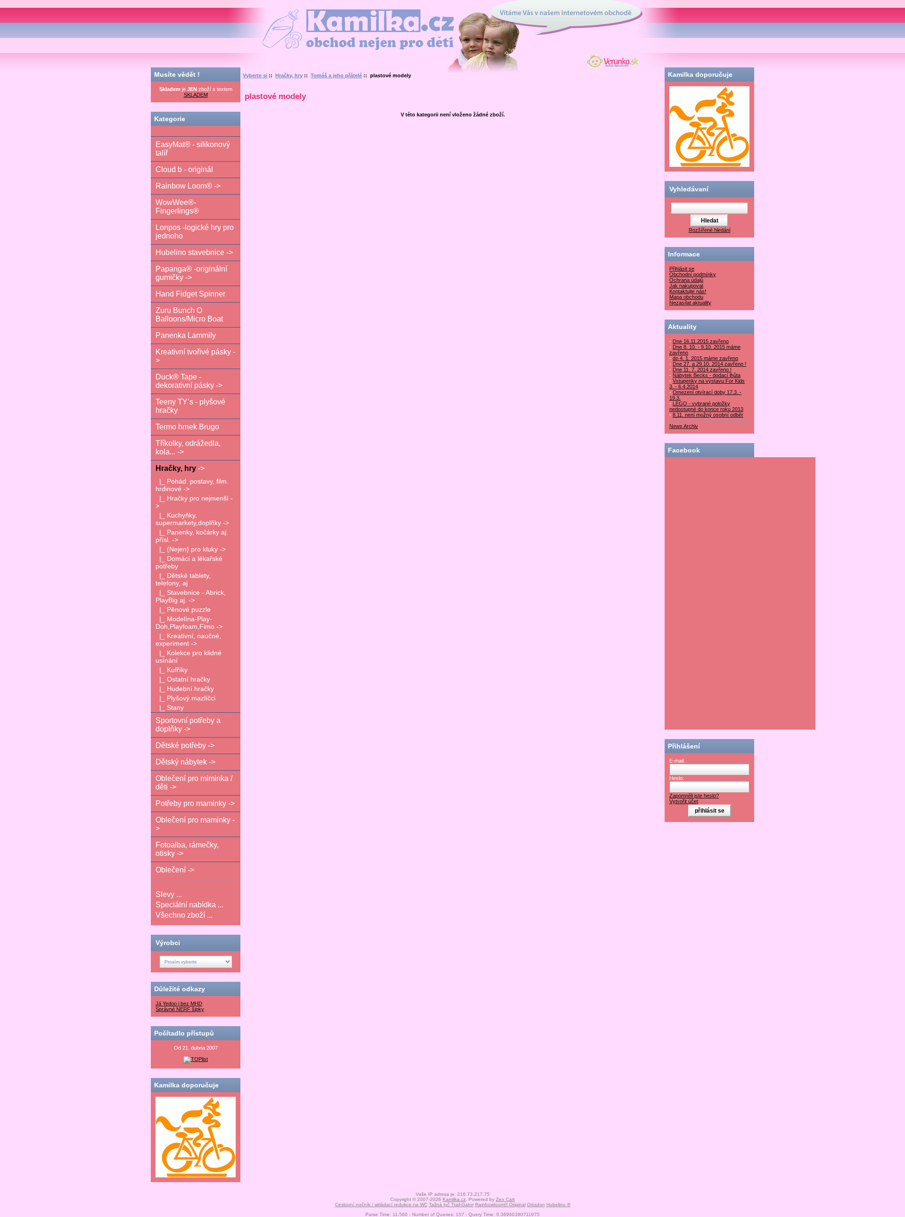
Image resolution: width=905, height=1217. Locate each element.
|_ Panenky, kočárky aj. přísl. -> (192, 535)
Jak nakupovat (686, 285)
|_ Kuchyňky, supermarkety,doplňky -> (192, 518)
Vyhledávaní (688, 189)
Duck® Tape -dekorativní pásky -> (189, 381)
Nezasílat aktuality (690, 302)
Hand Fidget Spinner (190, 294)
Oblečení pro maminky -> (195, 824)
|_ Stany (170, 707)
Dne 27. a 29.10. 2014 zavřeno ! (709, 364)
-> (180, 468)
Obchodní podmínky (692, 274)
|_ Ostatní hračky (183, 679)
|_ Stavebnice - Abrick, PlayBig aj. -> (191, 596)
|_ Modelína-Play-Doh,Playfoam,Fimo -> (189, 622)
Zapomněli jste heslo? (694, 795)
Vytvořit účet (683, 801)
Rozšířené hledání (710, 230)
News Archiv (683, 426)
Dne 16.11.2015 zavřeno (701, 341)
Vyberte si (255, 75)
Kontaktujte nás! (687, 291)
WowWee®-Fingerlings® (177, 206)
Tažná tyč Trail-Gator (451, 1204)
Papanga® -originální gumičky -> (191, 273)
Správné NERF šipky (180, 1009)
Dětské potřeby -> (185, 745)
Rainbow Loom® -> (188, 186)
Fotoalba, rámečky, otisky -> (187, 849)
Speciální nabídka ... (189, 905)
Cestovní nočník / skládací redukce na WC (381, 1204)
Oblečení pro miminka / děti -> (194, 782)
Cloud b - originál (184, 169)
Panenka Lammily (186, 335)
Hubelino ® (558, 1204)
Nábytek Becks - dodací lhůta (706, 375)
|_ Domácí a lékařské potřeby (189, 562)
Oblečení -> (175, 870)
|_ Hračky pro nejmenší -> (194, 502)
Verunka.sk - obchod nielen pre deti (610, 60)
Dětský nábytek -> (185, 762)
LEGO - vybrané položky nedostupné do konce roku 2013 (706, 406)
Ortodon (536, 1204)
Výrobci (168, 942)
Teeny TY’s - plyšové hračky (190, 406)
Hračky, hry (289, 75)
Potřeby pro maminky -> (195, 803)
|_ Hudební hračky (185, 688)
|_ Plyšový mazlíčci (185, 698)
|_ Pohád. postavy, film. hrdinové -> (192, 485)
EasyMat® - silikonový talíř (193, 148)
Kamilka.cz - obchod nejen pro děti (322, 13)
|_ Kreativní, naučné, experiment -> (188, 639)
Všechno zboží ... (184, 915)
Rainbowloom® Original (500, 1204)
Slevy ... (169, 894)
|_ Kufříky (172, 670)
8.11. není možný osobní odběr (708, 415)
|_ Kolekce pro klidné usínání (189, 656)
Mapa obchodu (686, 297)
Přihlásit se (681, 268)
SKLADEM (196, 95)
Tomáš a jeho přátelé (336, 75)
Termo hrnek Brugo (187, 427)
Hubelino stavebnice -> (194, 252)
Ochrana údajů (686, 280)
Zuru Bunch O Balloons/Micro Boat (189, 314)
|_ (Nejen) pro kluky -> (191, 549)
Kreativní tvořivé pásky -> (195, 356)
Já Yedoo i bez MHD (179, 1003)
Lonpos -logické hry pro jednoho (195, 231)
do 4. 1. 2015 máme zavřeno (705, 358)
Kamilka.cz (454, 1199)
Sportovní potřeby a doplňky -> (188, 724)
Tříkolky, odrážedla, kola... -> (188, 447)
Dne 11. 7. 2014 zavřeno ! (702, 369)
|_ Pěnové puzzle (183, 609)
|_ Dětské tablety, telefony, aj (183, 579)
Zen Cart (505, 1199)
